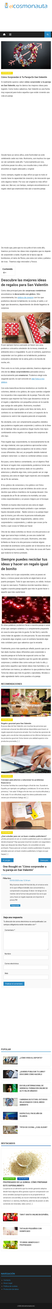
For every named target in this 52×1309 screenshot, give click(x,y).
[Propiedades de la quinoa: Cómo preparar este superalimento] (26, 1163)
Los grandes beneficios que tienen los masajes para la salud (9, 860)
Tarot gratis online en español (34, 1215)
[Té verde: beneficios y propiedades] (10, 1245)
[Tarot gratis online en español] (10, 1217)
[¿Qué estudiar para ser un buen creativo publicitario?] (26, 815)
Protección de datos (11, 1289)
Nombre (8, 954)
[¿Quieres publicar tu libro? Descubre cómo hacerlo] (10, 1074)
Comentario (10, 930)
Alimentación (9, 1178)
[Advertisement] (31, 17)
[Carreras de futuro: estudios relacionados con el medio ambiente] (10, 1102)
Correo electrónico (12, 964)
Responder (15, 905)
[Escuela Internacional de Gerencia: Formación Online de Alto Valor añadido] (10, 1088)
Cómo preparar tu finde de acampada (45, 860)
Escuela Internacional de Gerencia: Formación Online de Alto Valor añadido (34, 1088)
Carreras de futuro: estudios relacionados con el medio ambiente (33, 1102)
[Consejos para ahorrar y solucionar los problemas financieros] (26, 759)
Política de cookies (11, 1286)
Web (6, 973)
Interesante (7, 73)
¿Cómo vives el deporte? (31, 1058)
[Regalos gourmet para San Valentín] (26, 703)
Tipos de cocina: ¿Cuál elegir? (33, 1127)
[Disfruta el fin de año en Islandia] (10, 1116)
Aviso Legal (8, 1283)
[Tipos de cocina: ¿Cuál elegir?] (10, 1130)
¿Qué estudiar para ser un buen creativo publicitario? (24, 836)
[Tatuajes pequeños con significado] (10, 1231)
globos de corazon (25, 297)
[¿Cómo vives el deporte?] (10, 1060)
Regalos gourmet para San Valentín (16, 723)
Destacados (8, 1143)
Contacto (7, 1280)
